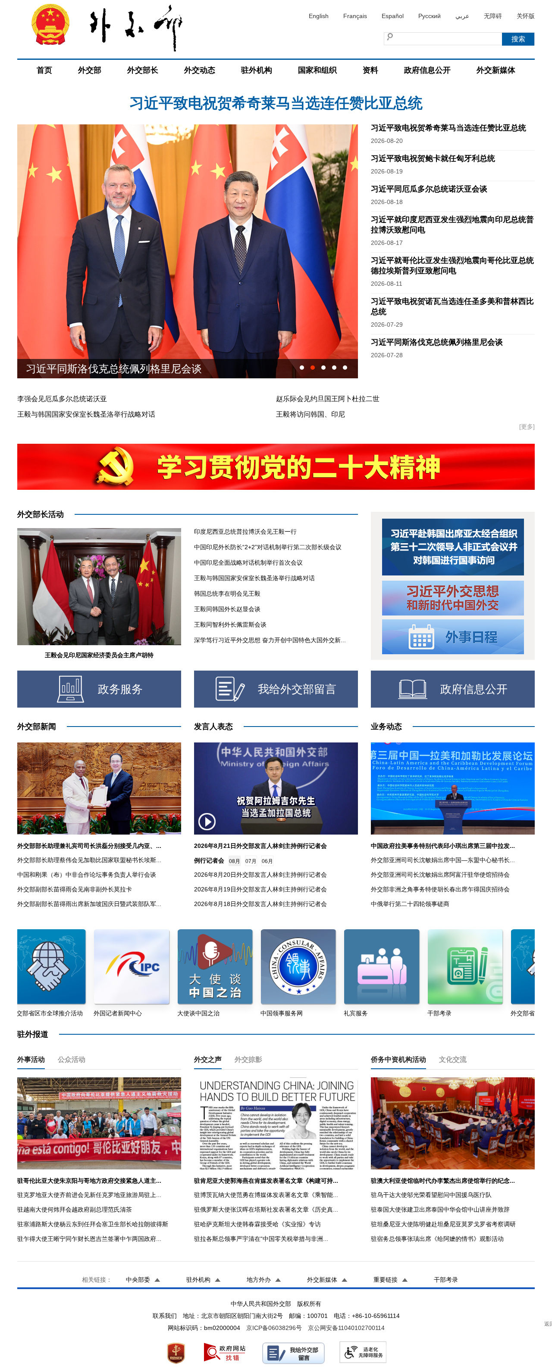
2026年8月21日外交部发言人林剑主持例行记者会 (260, 845)
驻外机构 (256, 70)
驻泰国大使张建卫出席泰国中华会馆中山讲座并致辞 (440, 1209)
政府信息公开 (427, 70)
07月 (251, 861)
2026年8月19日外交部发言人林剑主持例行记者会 (260, 889)
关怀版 (526, 15)
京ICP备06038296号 (274, 1327)
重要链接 (385, 1279)
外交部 (89, 70)
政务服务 (120, 689)
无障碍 (493, 15)
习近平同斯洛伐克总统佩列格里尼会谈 (437, 342)
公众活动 (71, 1059)
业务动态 (386, 726)
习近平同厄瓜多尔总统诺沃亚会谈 (429, 189)
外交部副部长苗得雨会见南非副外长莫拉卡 (74, 889)
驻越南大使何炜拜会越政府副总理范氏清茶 (74, 1209)
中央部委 (138, 1279)
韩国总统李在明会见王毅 (227, 593)
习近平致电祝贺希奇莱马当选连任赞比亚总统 (448, 128)
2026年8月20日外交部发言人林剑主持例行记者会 (260, 874)
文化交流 (453, 1059)
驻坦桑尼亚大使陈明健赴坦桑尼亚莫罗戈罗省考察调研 (443, 1224)
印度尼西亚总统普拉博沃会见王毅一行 (245, 531)
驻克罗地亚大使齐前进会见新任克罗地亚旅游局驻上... (89, 1194)
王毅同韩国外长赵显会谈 (227, 609)
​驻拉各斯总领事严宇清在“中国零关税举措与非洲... (261, 1238)
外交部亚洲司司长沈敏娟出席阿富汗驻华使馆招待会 (440, 874)
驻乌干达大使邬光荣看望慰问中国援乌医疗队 (431, 1194)
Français (355, 15)
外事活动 (31, 1059)
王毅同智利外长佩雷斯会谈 (230, 624)
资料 (370, 70)
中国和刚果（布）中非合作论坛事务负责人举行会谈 (86, 874)
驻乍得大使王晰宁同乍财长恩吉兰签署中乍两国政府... (89, 1238)
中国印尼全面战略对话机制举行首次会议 (248, 562)
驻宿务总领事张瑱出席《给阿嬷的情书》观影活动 (437, 1238)
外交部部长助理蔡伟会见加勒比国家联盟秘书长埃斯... (89, 860)
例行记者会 (209, 860)
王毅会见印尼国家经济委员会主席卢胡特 (99, 655)
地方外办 (259, 1279)
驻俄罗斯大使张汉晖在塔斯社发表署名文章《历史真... (266, 1209)
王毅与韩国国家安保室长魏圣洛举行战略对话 (86, 414)
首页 (44, 70)
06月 (267, 861)
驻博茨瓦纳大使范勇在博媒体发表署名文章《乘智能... (266, 1194)
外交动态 (199, 70)
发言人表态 (213, 726)
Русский (429, 15)
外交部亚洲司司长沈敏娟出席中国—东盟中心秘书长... (443, 860)
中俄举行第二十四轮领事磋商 (410, 903)
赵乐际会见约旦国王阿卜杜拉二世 (328, 398)
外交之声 (208, 1059)
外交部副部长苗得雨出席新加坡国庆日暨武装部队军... (89, 903)
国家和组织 (317, 70)
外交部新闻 (36, 726)
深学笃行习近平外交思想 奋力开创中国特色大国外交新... (270, 640)
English (319, 15)
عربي (462, 15)
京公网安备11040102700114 (346, 1327)
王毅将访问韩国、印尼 (310, 414)
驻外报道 (32, 1034)
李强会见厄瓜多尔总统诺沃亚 (62, 398)
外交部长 (142, 70)
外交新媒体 (496, 70)
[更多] (527, 426)
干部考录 (446, 1279)
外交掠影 (248, 1059)
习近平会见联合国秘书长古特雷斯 (103, 368)
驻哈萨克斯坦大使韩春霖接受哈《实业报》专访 (257, 1224)
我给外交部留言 (297, 689)
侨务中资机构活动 (398, 1059)
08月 (234, 861)
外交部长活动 (40, 514)
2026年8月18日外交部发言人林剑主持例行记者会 (260, 903)
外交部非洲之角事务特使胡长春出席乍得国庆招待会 (440, 889)
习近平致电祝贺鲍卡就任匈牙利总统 (276, 103)
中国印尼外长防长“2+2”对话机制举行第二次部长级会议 (268, 547)
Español (393, 15)
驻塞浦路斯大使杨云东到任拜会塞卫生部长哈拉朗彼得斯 (92, 1224)
